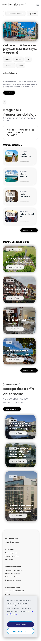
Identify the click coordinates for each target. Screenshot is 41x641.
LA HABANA (9, 65)
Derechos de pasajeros (13, 580)
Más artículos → (29, 230)
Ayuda (7, 594)
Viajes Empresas (11, 553)
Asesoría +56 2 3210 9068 (14, 591)
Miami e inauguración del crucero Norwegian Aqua (27, 157)
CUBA (21, 65)
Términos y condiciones (13, 570)
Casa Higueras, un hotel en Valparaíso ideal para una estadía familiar (19, 452)
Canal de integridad (12, 542)
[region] (20, 187)
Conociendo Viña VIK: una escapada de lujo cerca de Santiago (20, 426)
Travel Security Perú (12, 556)
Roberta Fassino (10, 73)
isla (28, 59)
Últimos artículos (16, 13)
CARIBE (7, 59)
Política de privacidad (12, 573)
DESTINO (18, 59)
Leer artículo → (25, 162)
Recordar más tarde (20, 631)
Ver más (9, 92)
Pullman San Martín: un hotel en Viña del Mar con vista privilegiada (21, 508)
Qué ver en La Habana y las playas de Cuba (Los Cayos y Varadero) (20, 49)
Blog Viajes (9, 559)
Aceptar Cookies (20, 624)
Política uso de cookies (13, 577)
